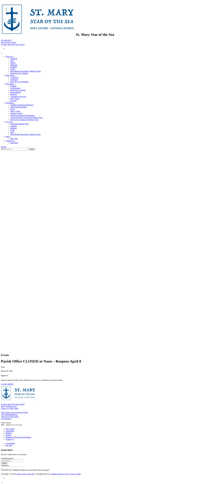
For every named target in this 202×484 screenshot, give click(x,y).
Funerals (13, 101)
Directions (14, 143)
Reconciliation (15, 92)
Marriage (13, 94)
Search (3, 149)
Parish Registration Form (19, 124)
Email (7, 458)
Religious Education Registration (22, 115)
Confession (14, 78)
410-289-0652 (6, 40)
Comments (5, 465)
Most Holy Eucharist (18, 90)
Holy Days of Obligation (19, 82)
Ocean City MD (75, 474)
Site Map (9, 445)
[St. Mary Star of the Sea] (38, 34)
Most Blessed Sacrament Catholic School (25, 71)
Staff (12, 61)
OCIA (12, 109)
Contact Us (10, 141)
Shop (7, 137)
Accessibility (10, 443)
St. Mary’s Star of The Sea (24, 474)
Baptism (13, 86)
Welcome (13, 59)
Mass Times (10, 75)
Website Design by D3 (59, 474)
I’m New (9, 122)
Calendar (13, 126)
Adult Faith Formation (18, 107)
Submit (4, 463)
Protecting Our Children (19, 73)
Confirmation (15, 88)
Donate (3, 147)
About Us (9, 56)
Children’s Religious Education (21, 105)
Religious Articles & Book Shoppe (18, 437)
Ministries (14, 65)
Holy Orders (15, 99)
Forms (12, 69)
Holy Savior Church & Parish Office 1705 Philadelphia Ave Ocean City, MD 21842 (14, 414)
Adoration (14, 80)
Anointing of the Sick (18, 96)
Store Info (14, 139)
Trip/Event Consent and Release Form (24, 120)
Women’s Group (16, 113)
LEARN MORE (7, 384)
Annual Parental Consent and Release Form (26, 118)
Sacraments (10, 84)
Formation (9, 103)
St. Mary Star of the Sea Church (13, 45)
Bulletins (13, 67)
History (13, 63)
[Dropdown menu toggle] (15, 84)
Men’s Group (15, 111)
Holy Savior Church (8, 42)
